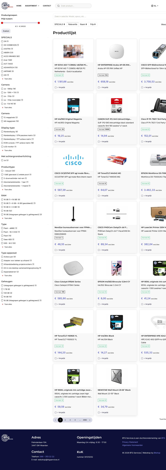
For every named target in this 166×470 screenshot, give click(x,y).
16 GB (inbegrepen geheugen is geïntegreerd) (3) (23, 214)
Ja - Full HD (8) (10, 104)
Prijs (92, 24)
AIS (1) (6, 75)
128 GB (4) (8, 293)
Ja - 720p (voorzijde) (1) (13, 100)
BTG (163, 438)
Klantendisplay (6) (11, 132)
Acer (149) (8, 60)
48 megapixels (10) (11, 121)
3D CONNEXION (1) (11, 45)
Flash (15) (7, 236)
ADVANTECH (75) (11, 68)
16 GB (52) (8, 211)
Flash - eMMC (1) (10, 228)
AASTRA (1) (8, 49)
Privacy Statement (130, 442)
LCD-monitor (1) (10, 147)
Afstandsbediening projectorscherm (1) (19, 264)
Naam (82, 24)
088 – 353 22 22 (47, 456)
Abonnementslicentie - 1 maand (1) (17, 186)
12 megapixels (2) (11, 117)
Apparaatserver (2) (11, 272)
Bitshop (157, 453)
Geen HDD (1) (9, 239)
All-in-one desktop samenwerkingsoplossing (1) (22, 268)
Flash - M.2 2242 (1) (12, 232)
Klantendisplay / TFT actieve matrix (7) (19, 139)
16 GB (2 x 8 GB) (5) (12, 207)
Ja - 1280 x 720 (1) (11, 92)
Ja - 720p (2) (9, 96)
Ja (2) (6, 160)
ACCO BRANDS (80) (12, 56)
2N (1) (6, 41)
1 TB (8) (7, 289)
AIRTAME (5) (9, 71)
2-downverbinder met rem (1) (15, 178)
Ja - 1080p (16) (10, 89)
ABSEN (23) (8, 53)
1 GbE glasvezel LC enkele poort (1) (17, 175)
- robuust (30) (9, 171)
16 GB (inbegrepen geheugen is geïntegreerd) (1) (23, 300)
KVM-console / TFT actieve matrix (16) (19, 143)
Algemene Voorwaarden (132, 445)
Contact (47, 6)
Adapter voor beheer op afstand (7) (18, 260)
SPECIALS (58, 24)
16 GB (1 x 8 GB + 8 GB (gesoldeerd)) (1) (20, 203)
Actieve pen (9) (10, 257)
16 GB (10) (8, 297)
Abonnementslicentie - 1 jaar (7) (16, 182)
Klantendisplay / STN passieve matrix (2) (20, 135)
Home (18, 6)
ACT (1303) (8, 64)
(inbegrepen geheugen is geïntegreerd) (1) (20, 285)
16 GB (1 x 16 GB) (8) (12, 199)
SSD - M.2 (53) (10, 243)
